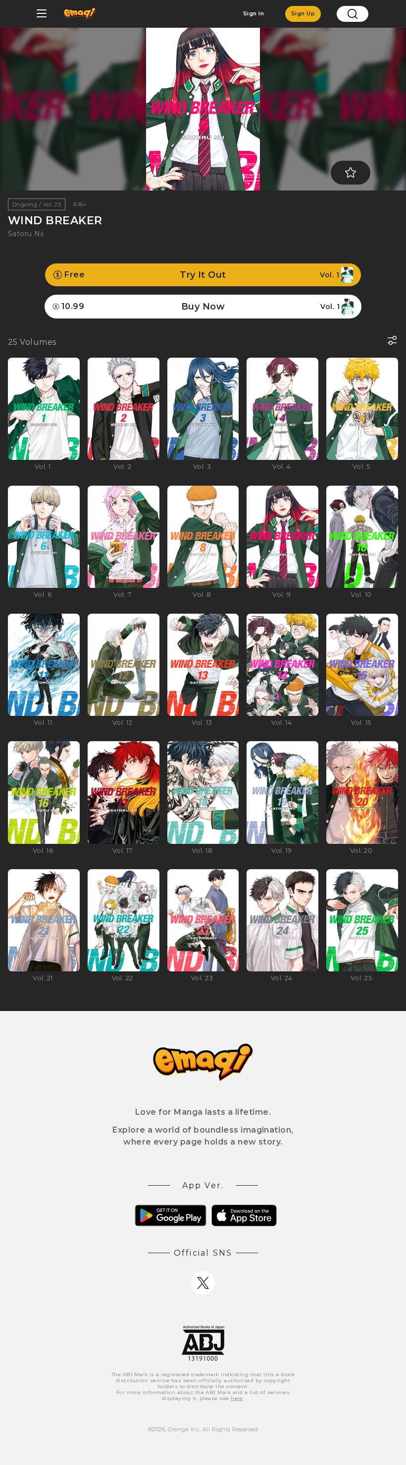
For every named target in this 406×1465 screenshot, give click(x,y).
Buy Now (200, 306)
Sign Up (303, 13)
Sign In (253, 13)
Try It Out (201, 274)
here (237, 1398)
